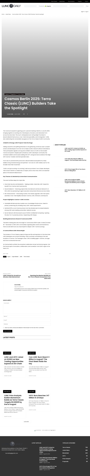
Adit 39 (40, 453)
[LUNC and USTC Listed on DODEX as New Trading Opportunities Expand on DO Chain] (14, 348)
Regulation (13, 94)
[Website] (13, 1)
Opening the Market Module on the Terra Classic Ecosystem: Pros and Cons (39, 277)
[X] (11, 1)
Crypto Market (15, 256)
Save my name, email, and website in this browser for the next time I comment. (24, 327)
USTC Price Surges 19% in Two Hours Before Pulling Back (75, 169)
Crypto (8, 256)
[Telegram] (7, 1)
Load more (26, 421)
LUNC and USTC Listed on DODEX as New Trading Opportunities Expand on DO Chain (13, 360)
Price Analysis (7, 391)
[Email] (26, 263)
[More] (35, 121)
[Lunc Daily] (5, 114)
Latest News (8, 14)
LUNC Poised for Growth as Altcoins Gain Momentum (12, 276)
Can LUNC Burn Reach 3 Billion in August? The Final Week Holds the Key (39, 360)
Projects (7, 94)
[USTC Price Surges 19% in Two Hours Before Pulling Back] (59, 172)
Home (3, 14)
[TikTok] (9, 1)
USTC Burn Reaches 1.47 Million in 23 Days (39, 396)
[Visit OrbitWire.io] (26, 127)
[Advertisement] (70, 129)
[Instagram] (4, 1)
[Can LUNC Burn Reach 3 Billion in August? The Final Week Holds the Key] (39, 348)
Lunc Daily (10, 114)
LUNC (21, 256)
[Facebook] (2, 1)
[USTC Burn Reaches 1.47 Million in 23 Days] (39, 386)
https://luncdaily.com (18, 286)
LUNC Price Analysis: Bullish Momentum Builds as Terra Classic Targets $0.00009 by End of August (14, 399)
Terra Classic (21, 94)
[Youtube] (16, 1)
